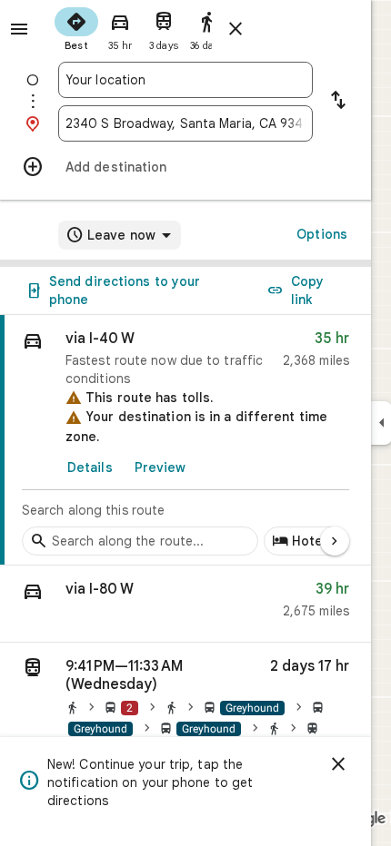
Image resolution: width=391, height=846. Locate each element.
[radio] (76, 27)
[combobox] (185, 80)
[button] (185, 604)
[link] (185, 440)
